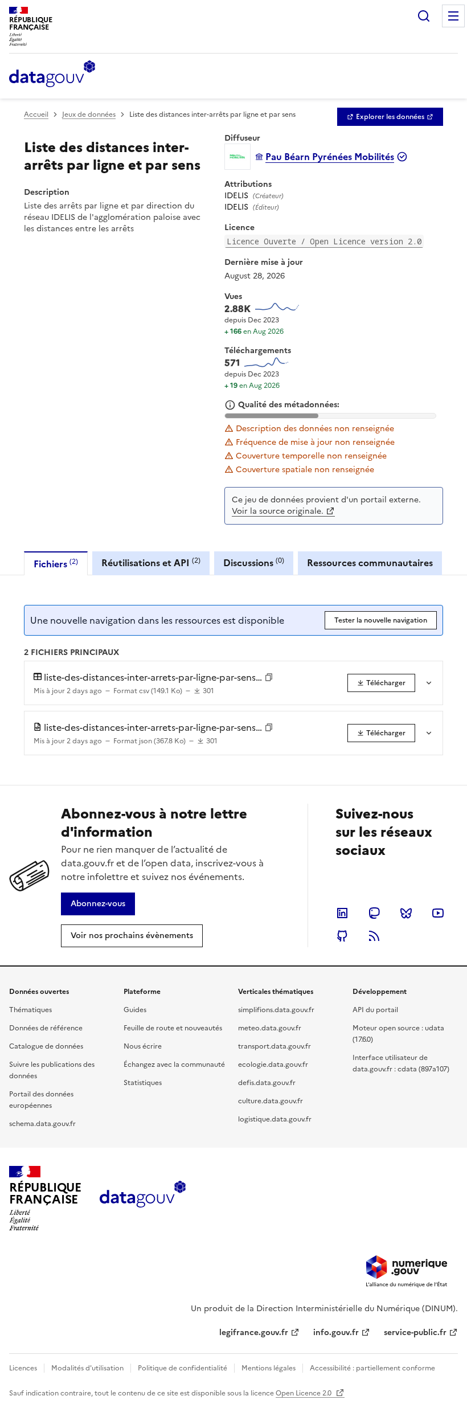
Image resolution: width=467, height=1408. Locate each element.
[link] (390, 117)
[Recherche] (423, 16)
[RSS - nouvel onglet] (374, 935)
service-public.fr (415, 1333)
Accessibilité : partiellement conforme (372, 1368)
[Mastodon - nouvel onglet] (374, 913)
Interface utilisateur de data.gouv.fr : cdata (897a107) (401, 1063)
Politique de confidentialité (182, 1368)
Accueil (36, 114)
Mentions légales (268, 1368)
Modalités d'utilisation (87, 1368)
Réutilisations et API (150, 562)
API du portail (375, 1010)
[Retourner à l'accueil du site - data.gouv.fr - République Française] (143, 1198)
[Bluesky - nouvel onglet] (406, 913)
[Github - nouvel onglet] (342, 935)
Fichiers (56, 563)
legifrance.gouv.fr (253, 1333)
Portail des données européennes (41, 1100)
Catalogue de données (46, 1046)
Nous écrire (143, 1046)
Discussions (253, 562)
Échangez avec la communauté (174, 1064)
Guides (135, 1010)
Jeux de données (89, 114)
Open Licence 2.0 (304, 1393)
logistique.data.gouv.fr (275, 1119)
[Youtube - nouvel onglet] (438, 913)
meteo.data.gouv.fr (269, 1028)
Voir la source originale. (277, 511)
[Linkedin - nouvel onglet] (342, 913)
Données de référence (46, 1028)
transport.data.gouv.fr (274, 1046)
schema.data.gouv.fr (42, 1124)
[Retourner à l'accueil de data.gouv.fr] (52, 74)
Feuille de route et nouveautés (173, 1028)
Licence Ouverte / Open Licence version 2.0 (324, 241)
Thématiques (30, 1010)
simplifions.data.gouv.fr (276, 1010)
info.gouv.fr (336, 1333)
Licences (23, 1368)
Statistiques (143, 1083)
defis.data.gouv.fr (267, 1083)
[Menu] (453, 16)
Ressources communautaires (370, 563)
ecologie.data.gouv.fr (273, 1064)
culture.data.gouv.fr (270, 1101)
